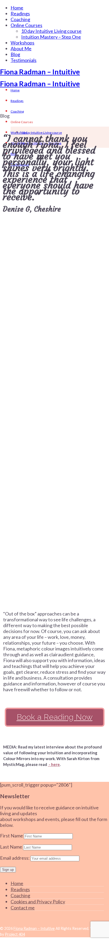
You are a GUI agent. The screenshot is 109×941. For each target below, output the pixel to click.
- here (54, 764)
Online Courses (26, 25)
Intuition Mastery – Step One (51, 37)
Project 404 (15, 934)
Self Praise (16, 316)
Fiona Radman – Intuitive (40, 71)
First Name (11, 836)
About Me (21, 48)
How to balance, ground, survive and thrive (49, 398)
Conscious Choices (25, 237)
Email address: (15, 858)
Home (17, 8)
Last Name (11, 847)
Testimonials (24, 60)
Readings (20, 13)
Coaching (20, 19)
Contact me (23, 908)
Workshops (22, 43)
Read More (53, 294)
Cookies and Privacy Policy (38, 901)
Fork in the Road (23, 474)
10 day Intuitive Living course (51, 31)
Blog (15, 54)
